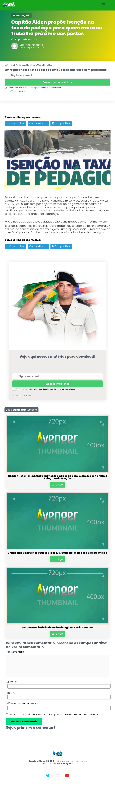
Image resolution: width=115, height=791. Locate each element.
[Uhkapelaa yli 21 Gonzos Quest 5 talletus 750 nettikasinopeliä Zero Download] (57, 549)
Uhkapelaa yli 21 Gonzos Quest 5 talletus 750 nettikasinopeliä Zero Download (57, 553)
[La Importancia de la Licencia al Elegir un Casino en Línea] (57, 623)
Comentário (17, 652)
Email (13, 692)
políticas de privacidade (35, 87)
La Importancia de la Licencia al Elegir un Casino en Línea (57, 627)
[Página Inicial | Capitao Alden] (9, 5)
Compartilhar (17, 123)
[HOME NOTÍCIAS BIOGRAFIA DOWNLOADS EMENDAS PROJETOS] (57, 5)
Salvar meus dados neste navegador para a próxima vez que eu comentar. (54, 714)
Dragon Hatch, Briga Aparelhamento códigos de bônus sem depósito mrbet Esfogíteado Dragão (57, 477)
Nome (13, 681)
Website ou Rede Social (24, 703)
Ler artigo (57, 484)
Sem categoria (21, 15)
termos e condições (53, 87)
